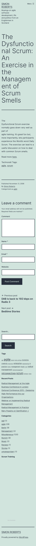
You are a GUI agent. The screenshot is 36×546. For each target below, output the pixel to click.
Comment (6, 216)
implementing (25, 363)
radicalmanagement (18, 370)
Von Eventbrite (11, 520)
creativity (5, 363)
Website (5, 267)
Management (7, 431)
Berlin (4, 428)
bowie (12, 360)
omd (26, 366)
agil (2, 360)
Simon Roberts (9, 186)
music (23, 366)
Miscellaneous (7, 434)
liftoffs (9, 366)
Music (4, 441)
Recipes (5, 445)
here (14, 157)
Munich (5, 438)
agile (4, 165)
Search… (5, 331)
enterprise (18, 363)
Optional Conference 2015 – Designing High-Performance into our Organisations (18, 393)
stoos (30, 373)
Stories (4, 448)
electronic (10, 363)
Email (4, 254)
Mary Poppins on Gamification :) (15, 411)
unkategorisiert (8, 452)
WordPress (23, 537)
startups (26, 373)
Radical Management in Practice (15, 407)
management (15, 366)
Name (5, 241)
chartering (25, 360)
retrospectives (9, 373)
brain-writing (18, 360)
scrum (10, 165)
